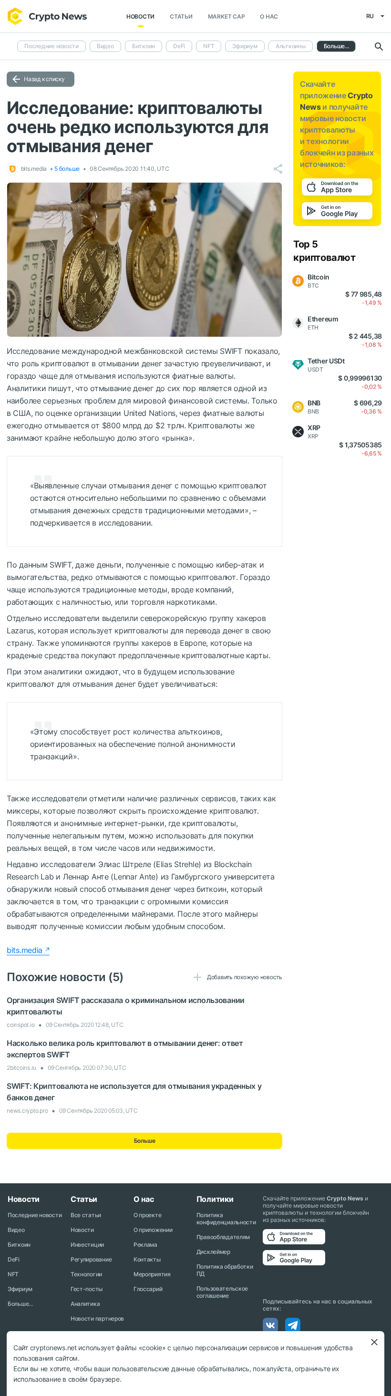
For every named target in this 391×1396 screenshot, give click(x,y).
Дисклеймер (213, 1251)
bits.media (24, 950)
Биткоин (143, 46)
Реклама (145, 1244)
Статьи (181, 16)
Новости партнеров (97, 1318)
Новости (140, 16)
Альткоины (291, 46)
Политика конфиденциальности (226, 1218)
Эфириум (244, 46)
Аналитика (85, 1303)
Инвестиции (87, 1244)
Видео (105, 46)
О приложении (153, 1229)
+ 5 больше (65, 168)
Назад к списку (44, 79)
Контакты (147, 1259)
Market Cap (226, 16)
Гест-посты (87, 1289)
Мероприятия (152, 1274)
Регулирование (91, 1259)
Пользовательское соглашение (222, 1292)
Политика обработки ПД (224, 1270)
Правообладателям (223, 1237)
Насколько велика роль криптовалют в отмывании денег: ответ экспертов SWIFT (125, 1048)
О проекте (147, 1215)
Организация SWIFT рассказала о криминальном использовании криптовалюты (126, 1005)
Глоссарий (148, 1289)
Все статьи (86, 1215)
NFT (208, 46)
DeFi (179, 46)
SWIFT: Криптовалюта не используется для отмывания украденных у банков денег (134, 1091)
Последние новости (51, 46)
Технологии (86, 1274)
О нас (269, 16)
